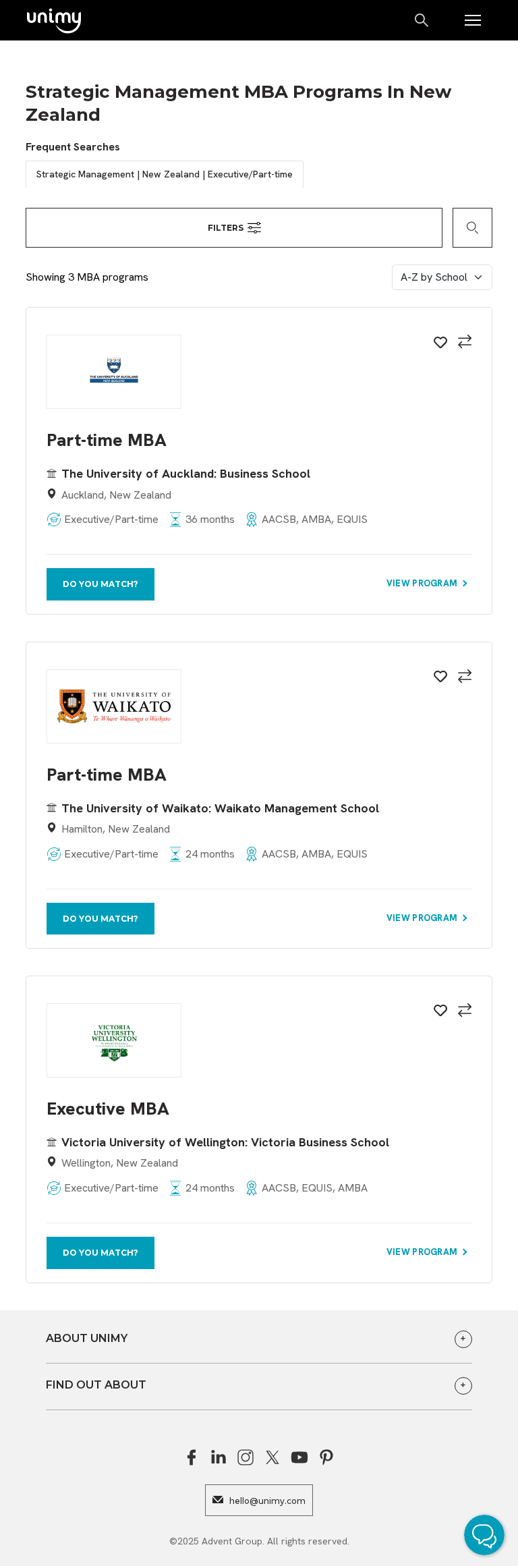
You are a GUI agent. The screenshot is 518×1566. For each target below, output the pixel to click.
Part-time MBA (107, 440)
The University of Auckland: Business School (185, 473)
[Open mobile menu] (473, 20)
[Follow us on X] (272, 1457)
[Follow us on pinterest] (326, 1457)
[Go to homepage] (54, 22)
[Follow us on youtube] (299, 1457)
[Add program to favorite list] (438, 345)
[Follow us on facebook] (191, 1457)
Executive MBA (108, 1109)
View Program (423, 583)
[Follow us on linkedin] (218, 1457)
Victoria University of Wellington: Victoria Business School (225, 1142)
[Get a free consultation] (487, 1537)
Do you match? (100, 584)
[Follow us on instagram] (245, 1457)
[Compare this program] (462, 343)
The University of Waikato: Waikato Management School (220, 808)
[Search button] (422, 20)
